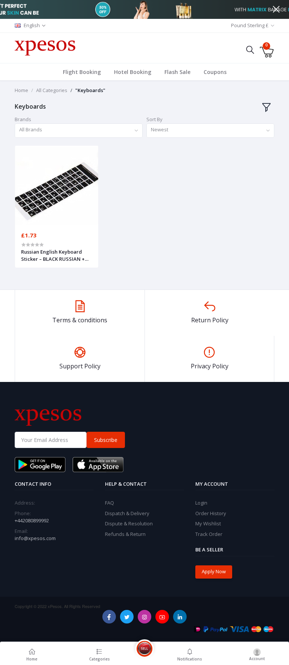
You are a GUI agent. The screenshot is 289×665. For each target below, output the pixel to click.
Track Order (208, 534)
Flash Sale (177, 71)
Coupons (215, 71)
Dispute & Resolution (129, 523)
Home (21, 90)
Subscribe (105, 439)
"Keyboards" (90, 90)
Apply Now (214, 571)
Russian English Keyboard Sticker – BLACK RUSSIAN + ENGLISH (53, 255)
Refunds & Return (125, 534)
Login (201, 502)
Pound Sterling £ (250, 25)
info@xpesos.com (35, 538)
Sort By (154, 119)
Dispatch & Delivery (127, 513)
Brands (23, 119)
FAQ (109, 502)
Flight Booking (82, 71)
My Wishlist (208, 523)
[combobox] (79, 130)
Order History (210, 513)
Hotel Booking (132, 71)
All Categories (51, 90)
